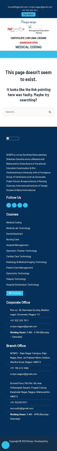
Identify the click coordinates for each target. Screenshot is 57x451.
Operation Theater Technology (21, 251)
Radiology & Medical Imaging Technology (26, 262)
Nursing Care (12, 239)
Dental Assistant (14, 234)
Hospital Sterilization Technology (22, 284)
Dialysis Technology (16, 279)
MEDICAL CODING (28, 47)
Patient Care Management (19, 267)
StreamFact (28, 445)
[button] (28, 54)
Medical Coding (14, 222)
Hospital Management (17, 245)
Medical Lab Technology (18, 228)
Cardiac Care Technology (18, 256)
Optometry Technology (17, 273)
